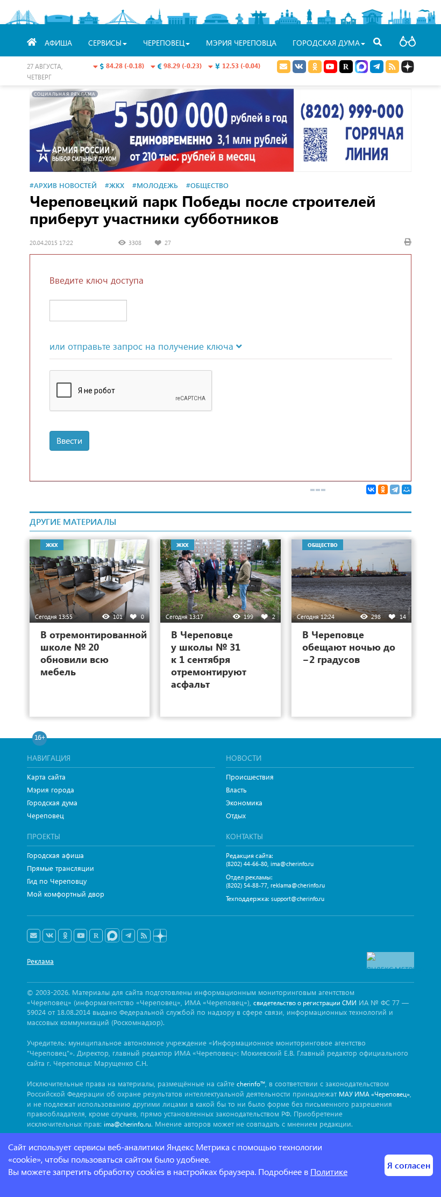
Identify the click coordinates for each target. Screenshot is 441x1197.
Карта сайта (46, 776)
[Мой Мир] (406, 489)
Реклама (40, 960)
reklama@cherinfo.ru (298, 885)
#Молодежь (155, 185)
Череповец (45, 815)
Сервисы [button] (105, 43)
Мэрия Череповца (241, 43)
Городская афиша (55, 855)
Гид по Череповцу (57, 880)
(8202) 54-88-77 (246, 885)
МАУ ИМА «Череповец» (374, 1094)
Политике (328, 1171)
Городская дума (52, 802)
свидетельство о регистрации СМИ (305, 1003)
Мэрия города (50, 789)
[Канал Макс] (361, 67)
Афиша (58, 43)
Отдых (236, 815)
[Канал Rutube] (346, 66)
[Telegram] (395, 489)
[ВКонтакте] (371, 489)
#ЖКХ (114, 185)
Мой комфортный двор (65, 893)
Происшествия (250, 776)
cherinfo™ (251, 1084)
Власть (236, 789)
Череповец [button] (163, 43)
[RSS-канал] (144, 936)
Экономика (244, 802)
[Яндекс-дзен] (159, 936)
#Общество (207, 185)
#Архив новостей (63, 185)
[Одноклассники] (383, 489)
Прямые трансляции (60, 867)
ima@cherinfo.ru (292, 863)
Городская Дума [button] (326, 43)
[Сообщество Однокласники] (315, 66)
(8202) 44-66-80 (246, 863)
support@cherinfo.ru (297, 898)
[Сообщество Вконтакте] (49, 936)
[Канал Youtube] (330, 66)
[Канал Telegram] (128, 936)
